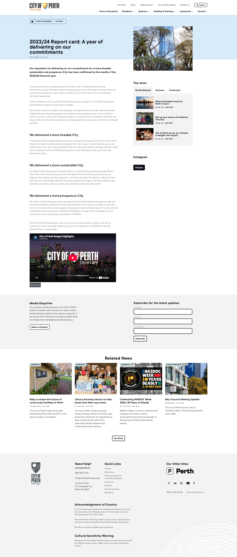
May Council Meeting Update (182, 399)
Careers (108, 469)
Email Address (139, 327)
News (133, 5)
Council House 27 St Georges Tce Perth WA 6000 (83, 486)
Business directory (112, 489)
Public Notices (146, 5)
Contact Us (109, 482)
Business (108, 486)
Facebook (194, 483)
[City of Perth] (35, 473)
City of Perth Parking (166, 5)
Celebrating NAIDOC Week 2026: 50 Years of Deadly (135, 401)
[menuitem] (108, 11)
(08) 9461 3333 (82, 473)
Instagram (181, 483)
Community (35, 285)
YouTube (188, 483)
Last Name (137, 317)
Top (232, 542)
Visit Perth (121, 5)
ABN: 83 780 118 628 (174, 492)
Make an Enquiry (39, 327)
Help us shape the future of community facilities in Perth (46, 401)
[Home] (33, 23)
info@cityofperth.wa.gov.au (87, 478)
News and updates (44, 21)
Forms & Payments (108, 11)
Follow (139, 168)
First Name (137, 307)
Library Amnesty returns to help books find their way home (93, 401)
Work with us (109, 472)
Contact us (184, 5)
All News (59, 21)
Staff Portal (109, 493)
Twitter (169, 483)
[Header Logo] (44, 10)
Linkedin (175, 483)
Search (202, 5)
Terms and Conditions (195, 492)
